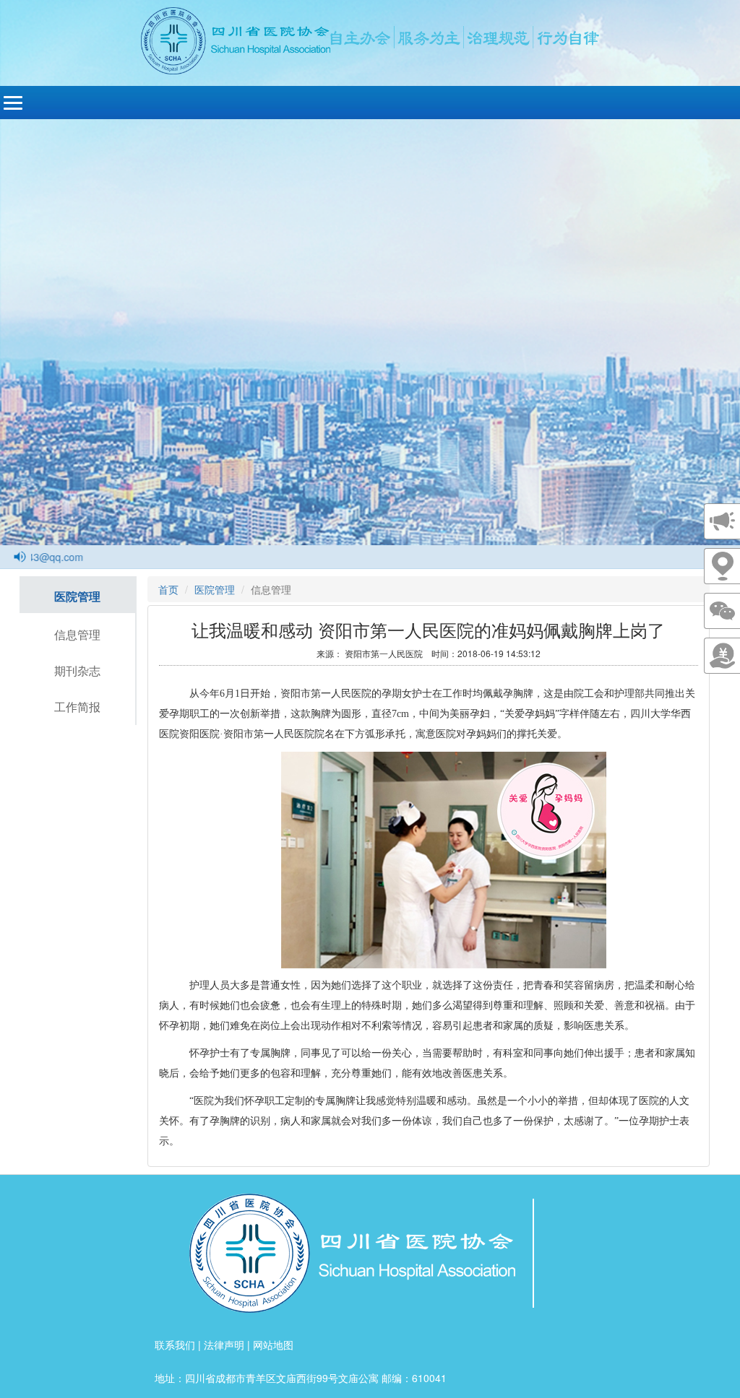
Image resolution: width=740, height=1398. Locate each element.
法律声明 (224, 1344)
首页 (168, 589)
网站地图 (273, 1344)
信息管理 (77, 634)
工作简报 (77, 706)
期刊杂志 (77, 670)
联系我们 (175, 1344)
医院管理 (77, 596)
